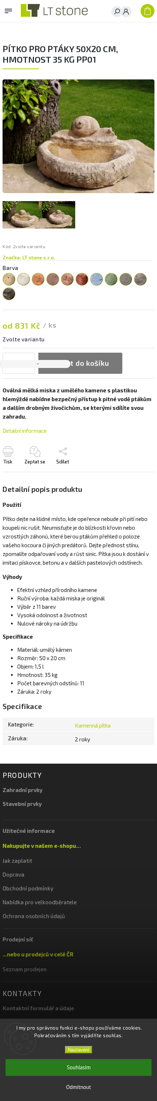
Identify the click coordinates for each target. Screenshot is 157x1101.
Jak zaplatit (17, 860)
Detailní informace (25, 430)
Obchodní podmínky (28, 888)
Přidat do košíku (80, 363)
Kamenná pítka (93, 725)
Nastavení (78, 1050)
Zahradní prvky (22, 790)
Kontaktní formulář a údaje (38, 1008)
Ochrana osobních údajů (34, 916)
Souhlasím (79, 1067)
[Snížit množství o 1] (37, 364)
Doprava (13, 874)
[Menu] (8, 9)
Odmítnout (78, 1087)
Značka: (29, 257)
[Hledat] (116, 11)
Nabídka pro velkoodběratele (40, 902)
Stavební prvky (22, 803)
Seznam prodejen (25, 969)
